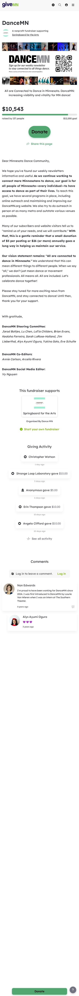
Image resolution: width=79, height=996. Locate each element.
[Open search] (59, 4)
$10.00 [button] (63, 473)
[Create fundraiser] (53, 4)
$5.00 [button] (54, 490)
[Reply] (73, 606)
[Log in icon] (66, 4)
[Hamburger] (73, 4)
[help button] (73, 990)
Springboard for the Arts (25, 34)
